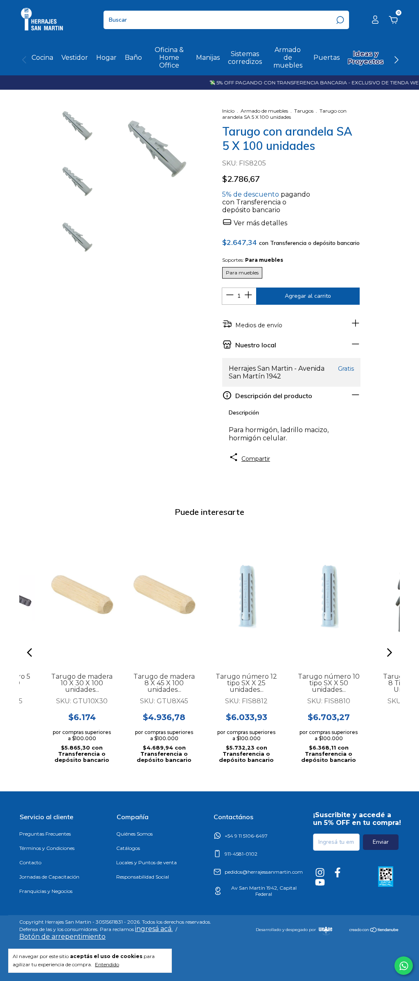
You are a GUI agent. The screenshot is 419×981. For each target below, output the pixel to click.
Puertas (326, 57)
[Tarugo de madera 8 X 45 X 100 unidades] (164, 595)
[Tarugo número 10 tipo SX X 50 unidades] (329, 595)
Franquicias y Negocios (45, 891)
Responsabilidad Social (142, 877)
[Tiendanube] (374, 930)
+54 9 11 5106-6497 (246, 836)
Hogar (106, 57)
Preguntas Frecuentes (45, 834)
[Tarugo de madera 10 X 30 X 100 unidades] (82, 595)
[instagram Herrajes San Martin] (320, 872)
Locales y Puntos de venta (146, 862)
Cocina (42, 57)
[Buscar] (339, 20)
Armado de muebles (287, 57)
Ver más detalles (259, 223)
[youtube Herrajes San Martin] (320, 882)
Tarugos (303, 111)
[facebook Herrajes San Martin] (337, 872)
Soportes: (252, 260)
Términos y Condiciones (46, 848)
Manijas (208, 57)
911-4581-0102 (241, 854)
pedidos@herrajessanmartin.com (264, 872)
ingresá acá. (154, 929)
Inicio (228, 111)
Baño (133, 57)
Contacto (30, 862)
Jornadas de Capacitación (49, 877)
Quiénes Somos (134, 834)
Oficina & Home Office (169, 57)
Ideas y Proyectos (365, 58)
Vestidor (74, 57)
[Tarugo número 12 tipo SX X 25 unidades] (247, 595)
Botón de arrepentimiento (62, 936)
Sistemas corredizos (245, 58)
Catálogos (128, 848)
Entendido (107, 964)
